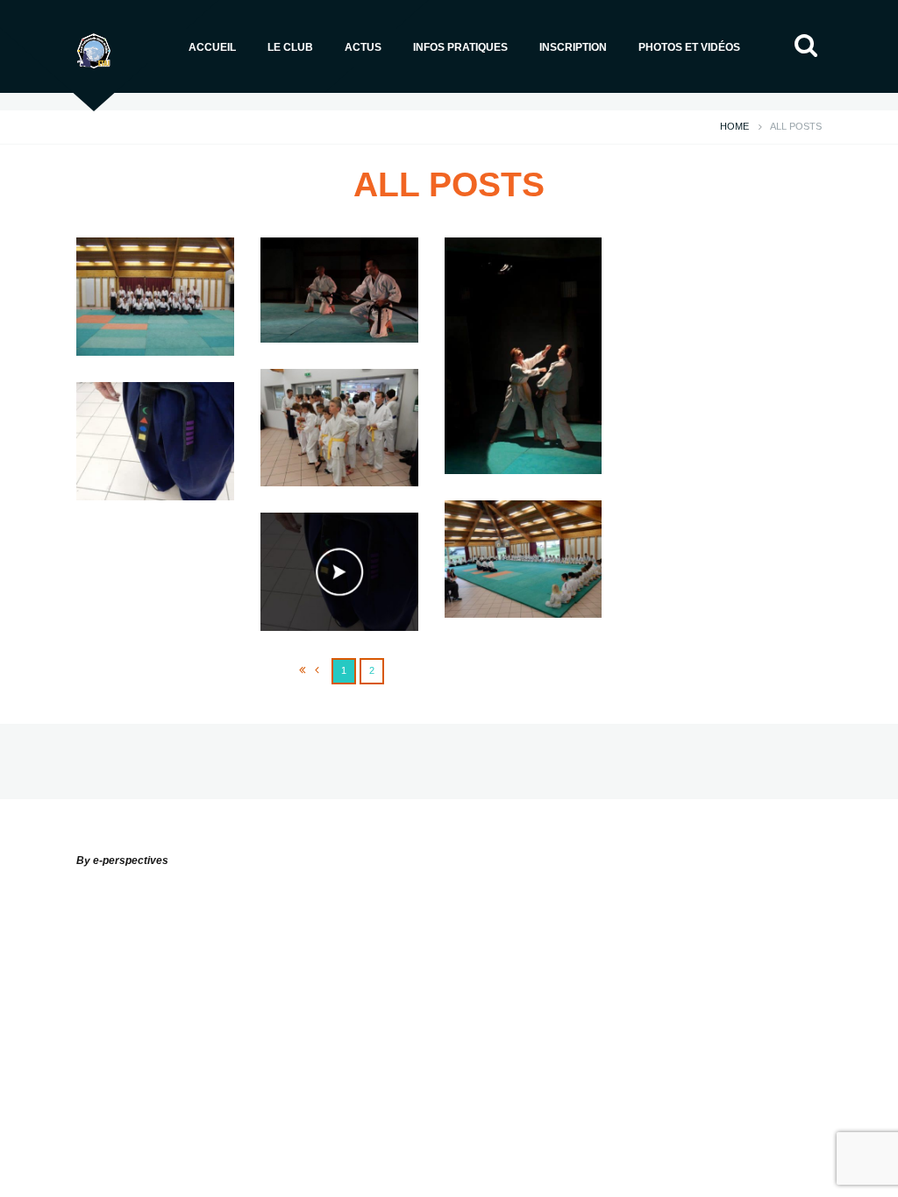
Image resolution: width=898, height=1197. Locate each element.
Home (734, 126)
